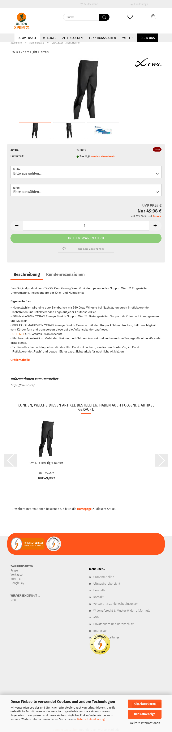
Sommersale (27, 38)
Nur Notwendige (144, 714)
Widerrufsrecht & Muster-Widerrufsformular (122, 610)
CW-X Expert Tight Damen (47, 463)
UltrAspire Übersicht (106, 583)
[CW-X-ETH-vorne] (86, 89)
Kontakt (98, 597)
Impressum (100, 631)
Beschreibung (27, 274)
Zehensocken (72, 38)
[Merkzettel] (130, 17)
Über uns (148, 38)
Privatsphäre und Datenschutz (113, 624)
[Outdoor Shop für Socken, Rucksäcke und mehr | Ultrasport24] (21, 20)
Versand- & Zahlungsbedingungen (115, 604)
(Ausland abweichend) (103, 156)
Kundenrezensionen (65, 274)
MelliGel (49, 38)
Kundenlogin (141, 4)
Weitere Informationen (145, 723)
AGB (96, 617)
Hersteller (100, 590)
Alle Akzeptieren (145, 704)
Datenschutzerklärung (91, 719)
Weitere (128, 38)
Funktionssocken (102, 38)
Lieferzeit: (17, 156)
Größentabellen (103, 577)
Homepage (84, 509)
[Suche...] (104, 17)
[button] (153, 17)
